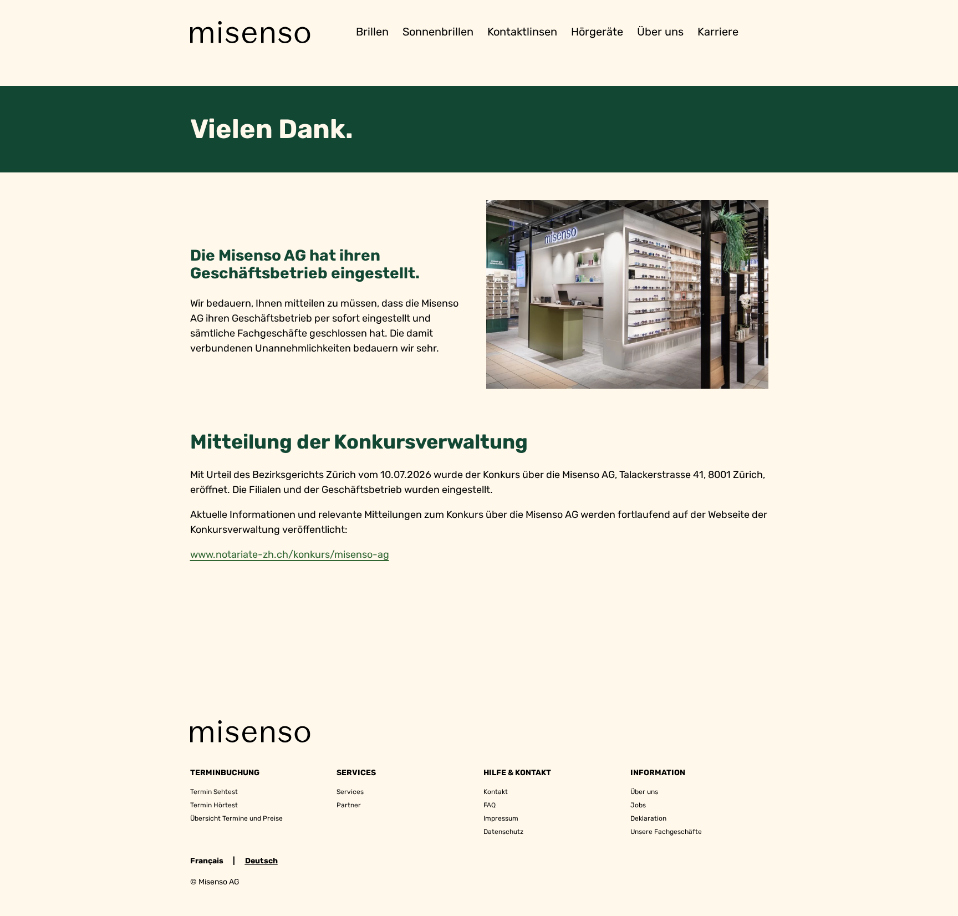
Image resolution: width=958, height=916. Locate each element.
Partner (349, 805)
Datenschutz (503, 832)
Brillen (372, 31)
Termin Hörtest (214, 805)
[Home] (250, 32)
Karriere (717, 31)
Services (350, 792)
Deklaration (648, 818)
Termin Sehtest (214, 792)
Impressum (500, 818)
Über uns (660, 31)
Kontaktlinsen (522, 31)
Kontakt (495, 792)
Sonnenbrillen (437, 31)
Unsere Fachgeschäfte (666, 832)
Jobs (638, 805)
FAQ (489, 805)
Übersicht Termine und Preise (236, 818)
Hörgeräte (597, 31)
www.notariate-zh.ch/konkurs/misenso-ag (289, 554)
